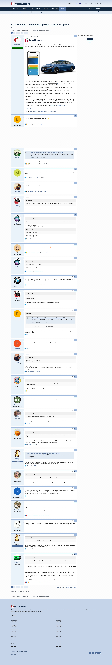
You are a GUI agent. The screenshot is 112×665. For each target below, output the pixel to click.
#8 (75, 244)
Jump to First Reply (34, 36)
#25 (75, 554)
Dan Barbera (13, 638)
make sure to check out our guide (58, 105)
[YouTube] (95, 3)
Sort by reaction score (31, 27)
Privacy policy (14, 651)
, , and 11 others (39, 582)
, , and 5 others (39, 515)
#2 (75, 115)
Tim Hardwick (58, 628)
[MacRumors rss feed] (98, 3)
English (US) (98, 653)
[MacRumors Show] (86, 3)
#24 (75, 534)
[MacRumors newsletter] (100, 3)
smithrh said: (28, 313)
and (33, 238)
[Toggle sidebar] (100, 12)
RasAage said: (29, 413)
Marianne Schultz (59, 633)
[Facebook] (88, 3)
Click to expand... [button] (50, 326)
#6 (75, 197)
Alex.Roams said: (30, 474)
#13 (75, 340)
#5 (75, 183)
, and (34, 271)
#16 (75, 396)
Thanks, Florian (28, 108)
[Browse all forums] (96, 12)
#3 (75, 149)
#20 (75, 471)
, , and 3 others (38, 252)
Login (89, 42)
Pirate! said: (28, 380)
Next (25, 32)
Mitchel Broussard (14, 628)
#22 (75, 501)
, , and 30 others (38, 124)
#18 (75, 428)
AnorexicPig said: (30, 557)
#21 (75, 487)
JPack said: (28, 229)
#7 (75, 214)
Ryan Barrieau (59, 638)
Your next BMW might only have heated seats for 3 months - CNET (47, 152)
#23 (75, 520)
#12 (75, 310)
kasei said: (28, 537)
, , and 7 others (37, 191)
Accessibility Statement (23, 651)
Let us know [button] (78, 3)
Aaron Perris (58, 643)
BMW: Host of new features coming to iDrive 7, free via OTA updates (43, 453)
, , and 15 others (38, 163)
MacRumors (14, 27)
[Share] (73, 36)
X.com (15, 621)
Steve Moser (13, 643)
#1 (75, 36)
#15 (75, 376)
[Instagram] (91, 3)
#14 (75, 353)
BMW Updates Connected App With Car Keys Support (43, 111)
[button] (22, 8)
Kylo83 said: (28, 293)
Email (12, 621)
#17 (75, 410)
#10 (75, 276)
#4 (75, 169)
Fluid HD (14, 654)
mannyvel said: (29, 200)
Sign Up (90, 39)
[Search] (98, 12)
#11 (75, 290)
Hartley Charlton (14, 633)
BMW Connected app (53, 83)
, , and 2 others (35, 177)
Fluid (12, 654)
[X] (93, 3)
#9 (75, 258)
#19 (75, 449)
